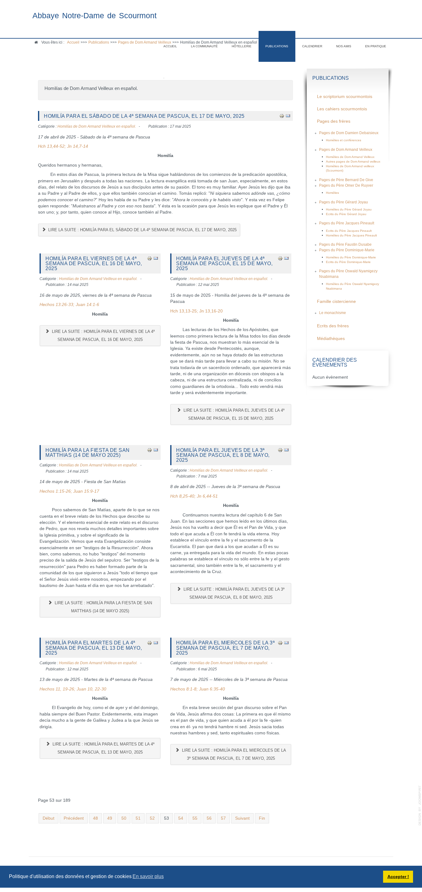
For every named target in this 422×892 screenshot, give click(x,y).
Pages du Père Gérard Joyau (343, 202)
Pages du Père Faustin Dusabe (345, 244)
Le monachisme (332, 313)
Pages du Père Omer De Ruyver (346, 185)
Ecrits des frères (333, 326)
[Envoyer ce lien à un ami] (287, 115)
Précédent (74, 818)
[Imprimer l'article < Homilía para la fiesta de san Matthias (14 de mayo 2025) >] (149, 450)
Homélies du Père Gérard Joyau (349, 209)
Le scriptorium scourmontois (344, 96)
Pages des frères (333, 121)
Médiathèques (331, 338)
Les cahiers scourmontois (342, 109)
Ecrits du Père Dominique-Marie (348, 262)
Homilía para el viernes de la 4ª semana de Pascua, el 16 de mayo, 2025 (93, 263)
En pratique (375, 46)
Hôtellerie (241, 46)
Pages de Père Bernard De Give (346, 180)
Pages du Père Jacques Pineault (346, 223)
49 (109, 818)
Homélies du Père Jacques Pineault (351, 235)
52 (152, 818)
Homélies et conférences (343, 140)
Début (48, 818)
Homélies (332, 192)
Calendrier (312, 46)
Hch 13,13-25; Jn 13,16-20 (196, 311)
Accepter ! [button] (398, 876)
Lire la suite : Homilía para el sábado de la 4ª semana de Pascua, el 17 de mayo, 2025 (142, 229)
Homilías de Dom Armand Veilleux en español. (96, 126)
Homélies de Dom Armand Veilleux (350, 157)
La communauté (204, 46)
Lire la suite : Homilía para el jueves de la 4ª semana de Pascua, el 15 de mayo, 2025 (233, 414)
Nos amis (343, 46)
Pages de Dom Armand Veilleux (345, 149)
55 (194, 818)
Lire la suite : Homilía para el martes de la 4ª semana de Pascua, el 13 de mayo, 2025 (102, 748)
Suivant (242, 818)
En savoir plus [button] (148, 876)
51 (138, 818)
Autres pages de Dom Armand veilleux (353, 161)
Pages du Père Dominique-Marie (346, 250)
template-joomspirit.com (420, 805)
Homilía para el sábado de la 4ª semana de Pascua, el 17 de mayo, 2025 (144, 116)
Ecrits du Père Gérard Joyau (346, 214)
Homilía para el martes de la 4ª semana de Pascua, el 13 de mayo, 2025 (93, 648)
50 (123, 818)
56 (209, 818)
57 (223, 818)
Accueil (170, 46)
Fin (262, 818)
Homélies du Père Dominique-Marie (351, 257)
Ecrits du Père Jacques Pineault (349, 230)
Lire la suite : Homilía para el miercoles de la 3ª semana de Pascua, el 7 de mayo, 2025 (233, 754)
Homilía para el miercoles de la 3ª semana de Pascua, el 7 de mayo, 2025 (225, 648)
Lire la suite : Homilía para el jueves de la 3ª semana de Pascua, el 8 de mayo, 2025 (233, 593)
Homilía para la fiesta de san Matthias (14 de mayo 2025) (87, 452)
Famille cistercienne (336, 301)
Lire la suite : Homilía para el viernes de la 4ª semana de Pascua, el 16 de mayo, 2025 (103, 335)
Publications (276, 46)
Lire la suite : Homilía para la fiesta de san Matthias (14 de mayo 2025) (102, 607)
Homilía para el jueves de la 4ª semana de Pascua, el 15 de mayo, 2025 (224, 263)
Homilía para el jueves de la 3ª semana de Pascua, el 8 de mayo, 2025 (223, 455)
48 (95, 818)
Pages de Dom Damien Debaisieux (348, 133)
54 (180, 818)
